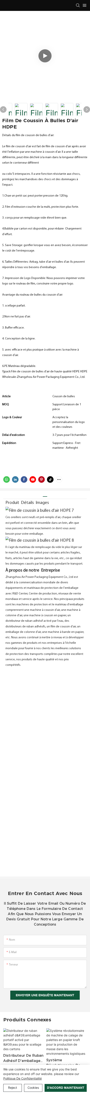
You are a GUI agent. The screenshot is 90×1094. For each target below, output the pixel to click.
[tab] (45, 495)
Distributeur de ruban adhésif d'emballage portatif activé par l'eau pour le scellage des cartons (23, 1058)
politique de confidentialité (22, 1078)
